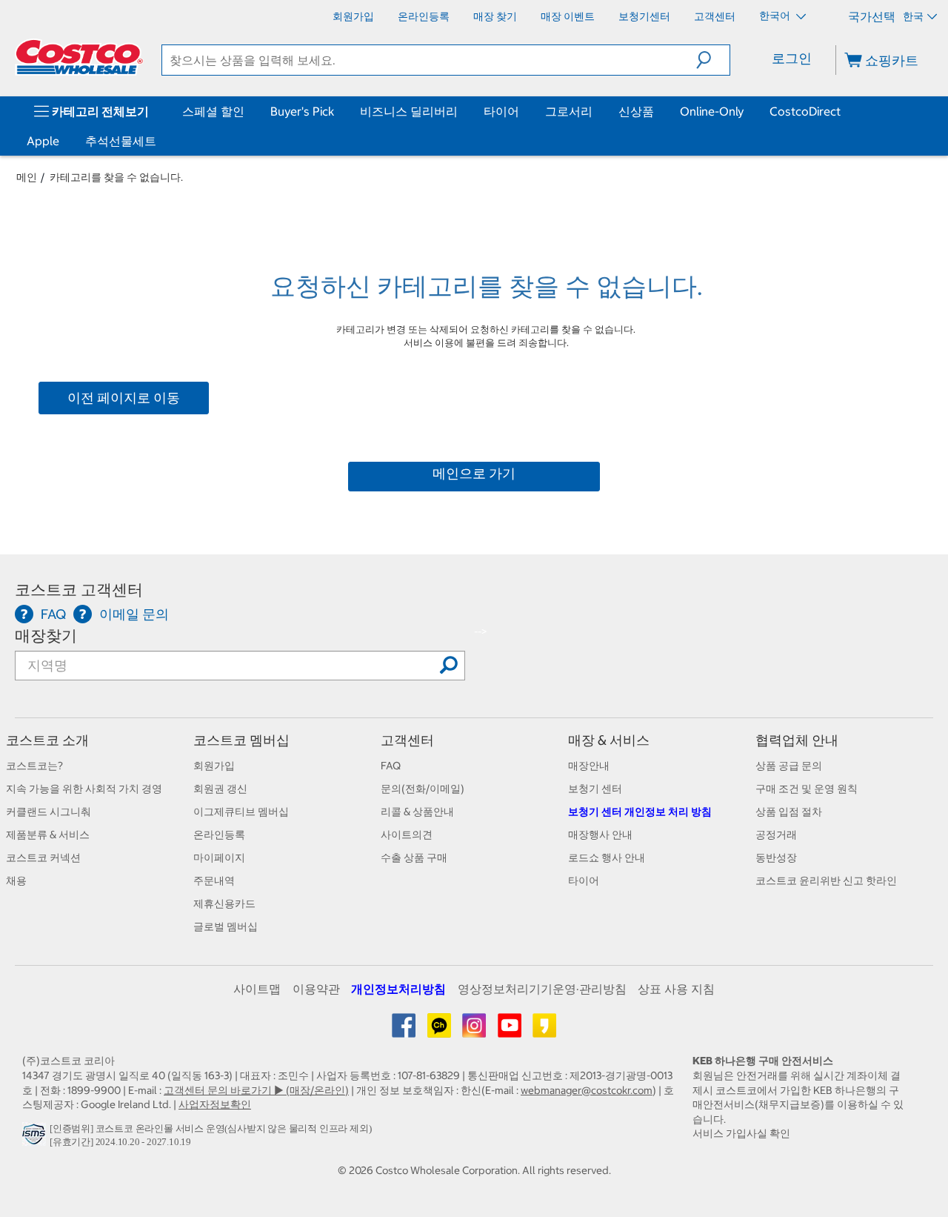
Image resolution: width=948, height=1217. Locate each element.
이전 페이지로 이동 (123, 397)
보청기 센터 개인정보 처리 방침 (640, 811)
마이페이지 (219, 857)
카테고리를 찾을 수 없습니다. (116, 177)
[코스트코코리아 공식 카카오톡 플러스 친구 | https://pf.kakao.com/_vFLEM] (440, 1031)
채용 (16, 880)
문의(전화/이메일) (422, 788)
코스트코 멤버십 (241, 740)
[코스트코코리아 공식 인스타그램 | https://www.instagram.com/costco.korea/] (475, 1031)
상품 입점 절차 (788, 811)
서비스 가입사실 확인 (741, 1133)
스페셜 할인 (213, 111)
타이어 (501, 111)
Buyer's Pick (302, 111)
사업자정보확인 (214, 1104)
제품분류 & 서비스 (48, 834)
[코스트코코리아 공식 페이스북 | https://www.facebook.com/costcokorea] (405, 1031)
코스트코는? (34, 765)
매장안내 (589, 765)
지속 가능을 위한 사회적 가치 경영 (84, 788)
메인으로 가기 (474, 473)
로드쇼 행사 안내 (606, 857)
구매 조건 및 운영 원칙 (806, 788)
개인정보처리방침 (398, 988)
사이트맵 (257, 988)
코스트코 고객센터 (79, 590)
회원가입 (214, 765)
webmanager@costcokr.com (586, 1090)
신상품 (636, 111)
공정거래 (776, 834)
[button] (713, 60)
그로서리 (568, 111)
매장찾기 (46, 636)
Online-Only (712, 111)
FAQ (391, 765)
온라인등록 (219, 834)
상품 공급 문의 (788, 765)
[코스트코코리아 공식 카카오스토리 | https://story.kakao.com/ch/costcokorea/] (544, 1031)
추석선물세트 (120, 140)
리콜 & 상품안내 (417, 811)
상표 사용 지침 (676, 988)
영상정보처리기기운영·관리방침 (542, 988)
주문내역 (214, 880)
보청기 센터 (595, 788)
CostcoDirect (805, 111)
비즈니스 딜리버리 (409, 111)
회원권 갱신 (220, 788)
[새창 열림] (36, 1137)
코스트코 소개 (47, 740)
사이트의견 (407, 834)
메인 (26, 177)
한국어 (775, 15)
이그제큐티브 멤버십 (241, 811)
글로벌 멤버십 (225, 926)
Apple (43, 140)
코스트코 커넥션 (43, 857)
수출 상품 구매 (414, 857)
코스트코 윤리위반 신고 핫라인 (826, 880)
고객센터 (407, 740)
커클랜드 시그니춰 (48, 811)
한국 (913, 16)
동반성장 (776, 857)
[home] (79, 57)
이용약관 (316, 988)
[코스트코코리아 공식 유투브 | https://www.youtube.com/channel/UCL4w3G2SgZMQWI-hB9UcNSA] (511, 1031)
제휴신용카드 (224, 903)
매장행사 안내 (600, 834)
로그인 (792, 58)
